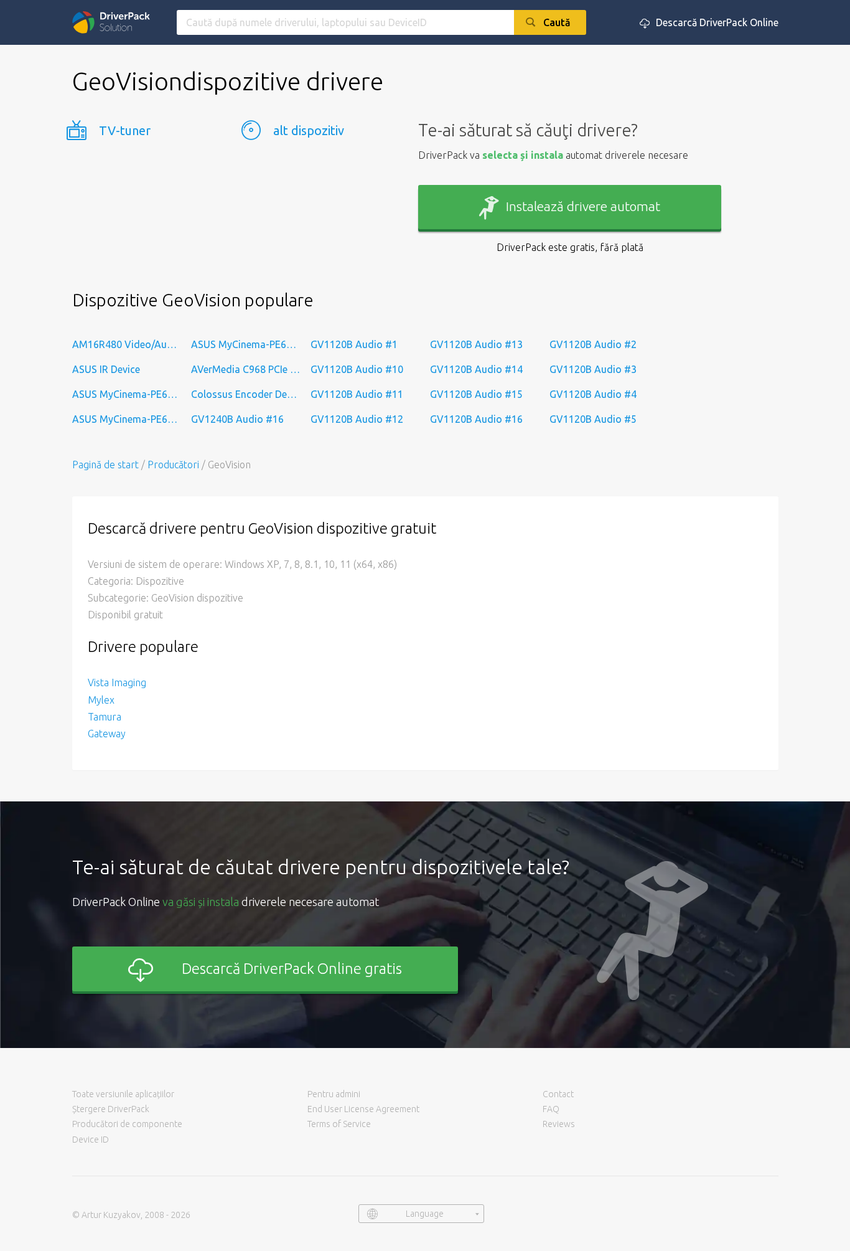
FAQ (551, 1109)
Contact (558, 1094)
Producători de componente (127, 1124)
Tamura (104, 716)
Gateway (107, 733)
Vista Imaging (117, 682)
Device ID (90, 1140)
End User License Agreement (363, 1109)
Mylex (101, 700)
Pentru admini (333, 1094)
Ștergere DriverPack (110, 1109)
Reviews (559, 1124)
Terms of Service (339, 1124)
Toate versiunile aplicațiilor (123, 1094)
